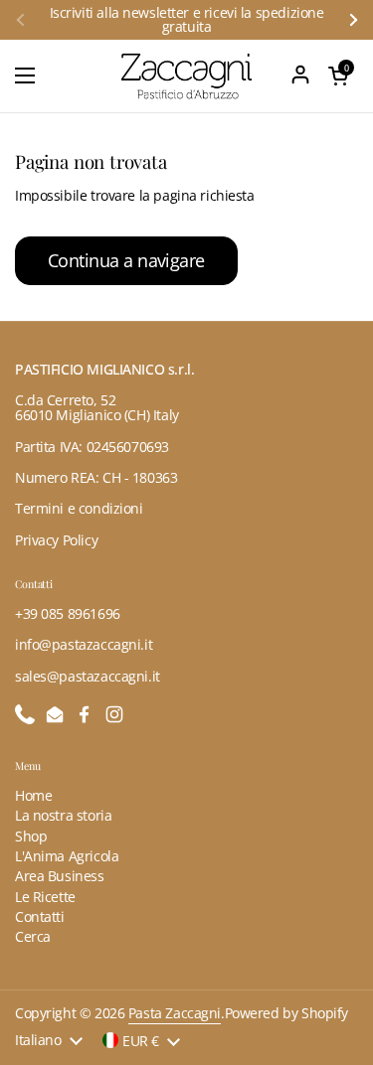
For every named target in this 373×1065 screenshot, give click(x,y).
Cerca (33, 936)
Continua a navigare (126, 260)
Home (33, 795)
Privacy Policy (56, 540)
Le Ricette (45, 896)
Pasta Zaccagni (174, 1012)
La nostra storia (63, 815)
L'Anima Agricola (66, 855)
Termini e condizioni (79, 508)
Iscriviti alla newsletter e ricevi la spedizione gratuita (187, 20)
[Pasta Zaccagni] (186, 76)
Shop (31, 836)
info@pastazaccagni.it (83, 644)
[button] (338, 75)
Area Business (59, 875)
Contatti (40, 916)
